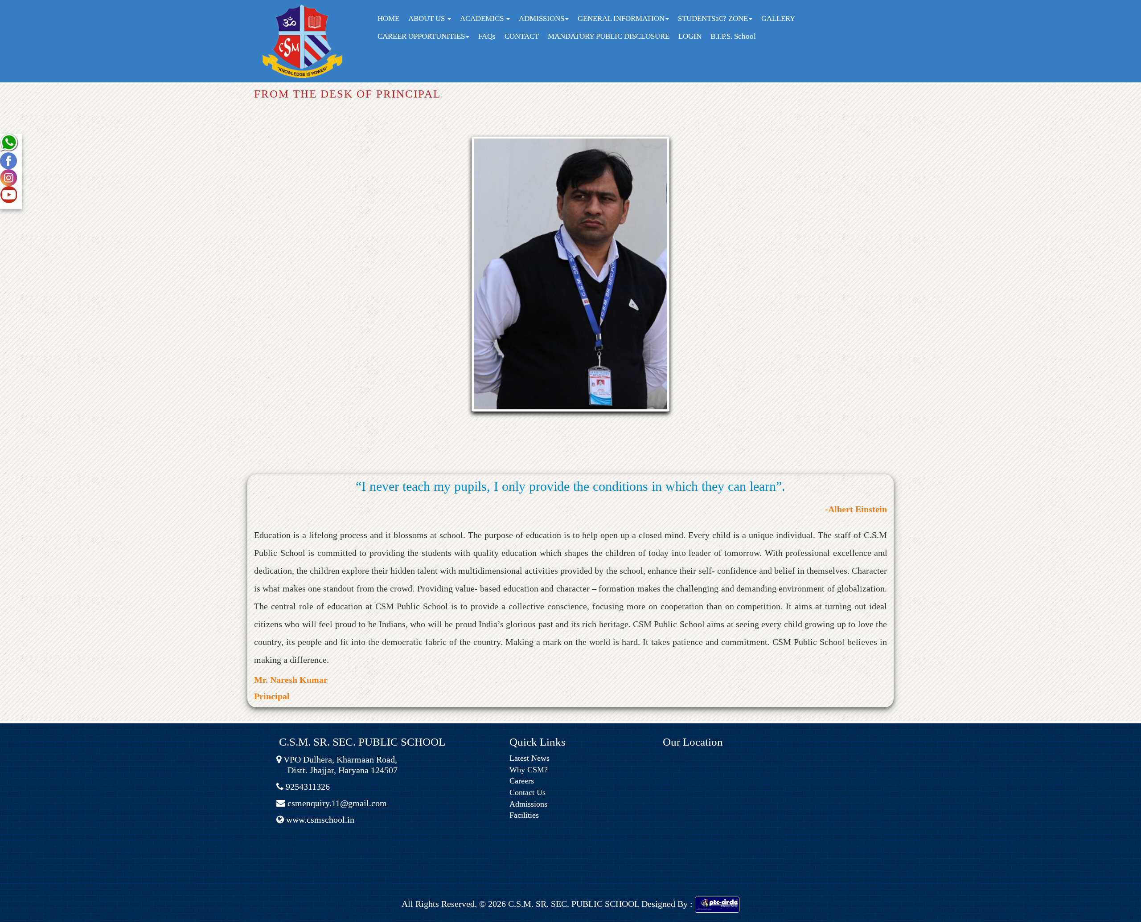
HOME (388, 18)
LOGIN (690, 36)
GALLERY (778, 18)
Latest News (529, 758)
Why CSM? (528, 769)
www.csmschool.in (319, 819)
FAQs (487, 36)
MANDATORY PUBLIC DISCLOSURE (608, 36)
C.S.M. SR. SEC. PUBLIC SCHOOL (572, 904)
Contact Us (527, 792)
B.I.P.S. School (733, 36)
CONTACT (522, 36)
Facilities (524, 815)
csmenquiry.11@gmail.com (336, 803)
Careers (521, 780)
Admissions (528, 804)
